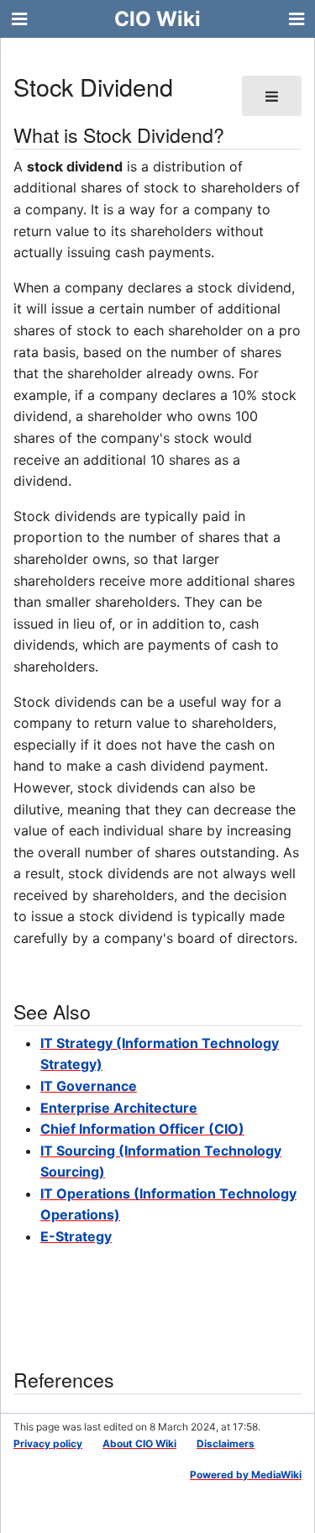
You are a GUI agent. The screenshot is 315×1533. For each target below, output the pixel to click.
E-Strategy (76, 1236)
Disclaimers (226, 1443)
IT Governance (88, 1085)
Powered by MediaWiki (246, 1474)
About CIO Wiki (139, 1443)
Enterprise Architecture (118, 1107)
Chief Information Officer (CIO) (142, 1128)
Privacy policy (47, 1443)
